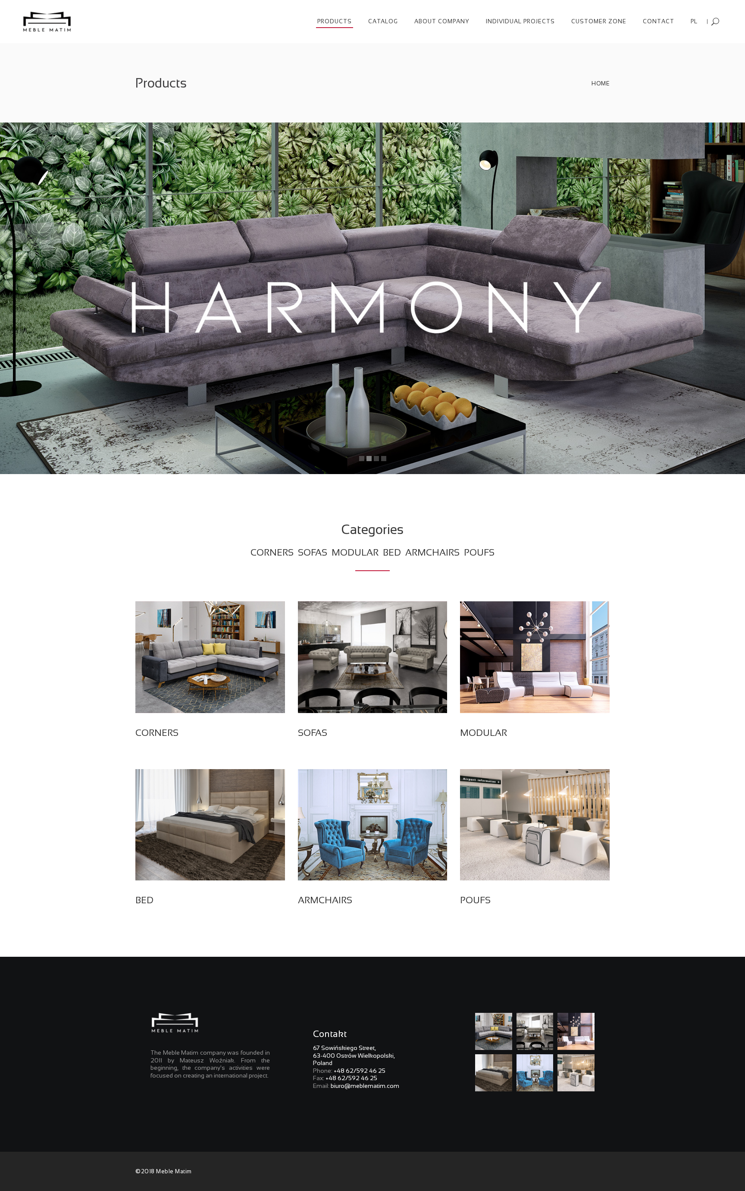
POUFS (479, 552)
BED (393, 552)
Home (601, 83)
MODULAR (356, 552)
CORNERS (273, 552)
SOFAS (312, 552)
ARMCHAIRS (433, 552)
